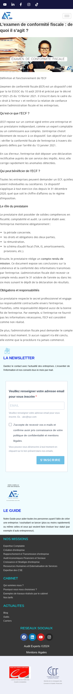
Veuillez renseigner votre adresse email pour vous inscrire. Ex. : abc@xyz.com (34, 415)
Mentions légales (36, 652)
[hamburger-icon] (67, 16)
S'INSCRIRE (50, 460)
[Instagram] (49, 637)
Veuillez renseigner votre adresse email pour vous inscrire (36, 394)
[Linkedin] (32, 637)
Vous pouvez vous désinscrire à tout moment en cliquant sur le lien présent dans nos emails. (33, 449)
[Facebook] (24, 637)
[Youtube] (41, 637)
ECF (41, 86)
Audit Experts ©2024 (36, 646)
